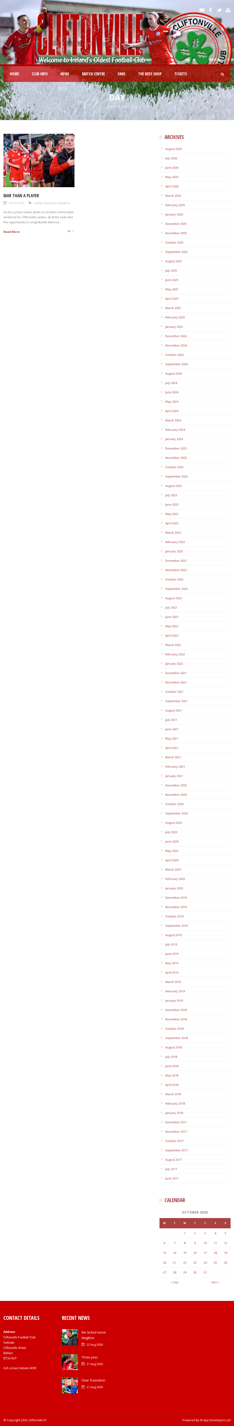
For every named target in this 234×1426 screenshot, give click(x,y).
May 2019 (171, 963)
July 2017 (171, 1169)
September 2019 (176, 926)
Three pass (89, 1357)
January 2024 (174, 439)
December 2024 (176, 336)
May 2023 (171, 514)
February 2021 (175, 766)
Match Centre (93, 73)
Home (14, 73)
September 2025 (176, 252)
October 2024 (174, 355)
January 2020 (174, 888)
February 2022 (175, 654)
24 (205, 1263)
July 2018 (171, 1057)
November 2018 (176, 1019)
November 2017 (176, 1131)
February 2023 (175, 542)
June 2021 (171, 729)
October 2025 (174, 242)
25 (215, 1263)
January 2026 (174, 214)
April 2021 (171, 748)
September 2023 (176, 476)
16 (195, 1253)
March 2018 (173, 1094)
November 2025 (176, 233)
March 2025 (173, 308)
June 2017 (171, 1178)
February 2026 (175, 205)
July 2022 (171, 607)
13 (164, 1253)
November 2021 (176, 682)
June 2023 (171, 504)
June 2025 (171, 280)
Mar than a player (21, 196)
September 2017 (176, 1150)
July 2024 (171, 383)
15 (184, 1253)
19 (225, 1253)
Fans (121, 73)
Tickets (180, 73)
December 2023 (176, 448)
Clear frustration (93, 1380)
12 (225, 1243)
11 (215, 1243)
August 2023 (173, 486)
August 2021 (173, 710)
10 (205, 1243)
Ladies (38, 203)
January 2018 (174, 1113)
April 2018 (171, 1085)
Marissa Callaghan (57, 203)
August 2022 (173, 598)
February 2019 (175, 991)
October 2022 (174, 579)
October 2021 (174, 692)
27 (164, 1272)
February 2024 (175, 430)
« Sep (174, 1282)
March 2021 (173, 757)
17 (205, 1253)
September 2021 (176, 701)
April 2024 (171, 411)
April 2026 (171, 186)
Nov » (215, 1282)
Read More (11, 232)
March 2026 (173, 196)
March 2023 (173, 532)
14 (174, 1253)
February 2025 (175, 317)
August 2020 (173, 823)
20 (164, 1263)
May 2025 (171, 289)
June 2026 (171, 167)
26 (225, 1263)
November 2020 (176, 795)
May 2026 (171, 177)
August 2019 (173, 935)
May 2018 (171, 1075)
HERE (33, 1368)
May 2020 (171, 851)
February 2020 (175, 879)
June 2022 (171, 617)
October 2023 (174, 467)
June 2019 (171, 954)
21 (174, 1263)
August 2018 (173, 1047)
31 (205, 1272)
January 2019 (174, 1000)
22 (184, 1263)
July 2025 (171, 270)
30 (195, 1272)
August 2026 (173, 149)
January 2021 (174, 776)
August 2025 (173, 261)
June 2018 (171, 1066)
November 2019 (176, 907)
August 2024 (173, 373)
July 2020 (171, 832)
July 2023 (171, 495)
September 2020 (176, 813)
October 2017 (174, 1141)
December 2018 (176, 1010)
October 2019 (174, 916)
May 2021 (171, 738)
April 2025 (171, 299)
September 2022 (176, 589)
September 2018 (176, 1038)
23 (195, 1263)
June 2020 (171, 841)
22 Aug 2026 (95, 1344)
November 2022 (176, 570)
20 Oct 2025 (16, 203)
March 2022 (173, 645)
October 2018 (174, 1029)
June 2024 (171, 392)
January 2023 (174, 551)
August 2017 (173, 1160)
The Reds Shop (150, 73)
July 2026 (171, 158)
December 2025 (176, 224)
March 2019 (173, 982)
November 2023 (176, 458)
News (65, 73)
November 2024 (176, 345)
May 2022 (171, 626)
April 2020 (171, 860)
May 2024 (171, 401)
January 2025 (174, 327)
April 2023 (171, 523)
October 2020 (174, 804)
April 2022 (171, 635)
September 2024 (176, 364)
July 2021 (171, 720)
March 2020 (173, 869)
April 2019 (171, 972)
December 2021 (176, 673)
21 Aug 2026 (95, 1364)
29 (184, 1272)
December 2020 (176, 785)
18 (215, 1253)
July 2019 (171, 944)
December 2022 (176, 561)
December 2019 (176, 898)
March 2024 (173, 420)
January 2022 (174, 664)
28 (174, 1272)
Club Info (40, 73)
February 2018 (175, 1103)
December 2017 (176, 1122)
